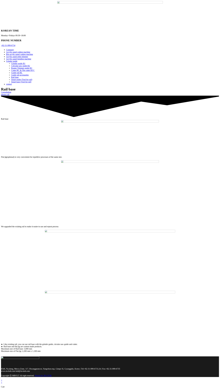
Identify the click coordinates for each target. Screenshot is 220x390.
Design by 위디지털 (43, 375)
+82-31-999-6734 (8, 45)
